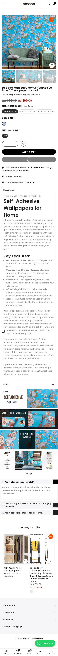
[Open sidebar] (3, 331)
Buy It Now (18, 160)
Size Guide (28, 106)
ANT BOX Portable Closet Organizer (13, 569)
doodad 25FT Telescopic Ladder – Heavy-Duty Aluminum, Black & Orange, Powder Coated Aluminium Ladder (42, 575)
